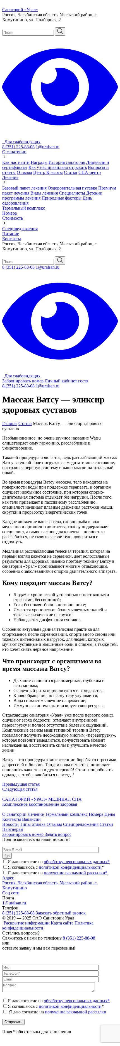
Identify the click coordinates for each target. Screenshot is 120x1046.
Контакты (11, 238)
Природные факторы (61, 198)
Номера (9, 213)
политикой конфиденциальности (70, 867)
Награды (39, 162)
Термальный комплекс (23, 208)
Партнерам (12, 829)
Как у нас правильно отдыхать (57, 167)
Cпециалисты (72, 193)
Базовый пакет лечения (24, 188)
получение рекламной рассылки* (75, 872)
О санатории (14, 151)
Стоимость (12, 218)
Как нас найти (16, 162)
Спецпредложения (20, 228)
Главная (9, 423)
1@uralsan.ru (47, 146)
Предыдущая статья (21, 784)
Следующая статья (19, 789)
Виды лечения (44, 193)
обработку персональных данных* (77, 861)
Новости (10, 824)
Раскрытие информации (27, 923)
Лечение (10, 177)
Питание (10, 233)
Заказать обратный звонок (61, 913)
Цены (109, 814)
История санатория (67, 162)
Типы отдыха (32, 824)
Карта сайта (62, 923)
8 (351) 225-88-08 (18, 146)
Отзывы (24, 172)
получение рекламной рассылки (75, 1011)
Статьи (70, 172)
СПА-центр (89, 172)
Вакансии (31, 819)
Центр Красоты (48, 172)
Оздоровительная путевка (72, 188)
